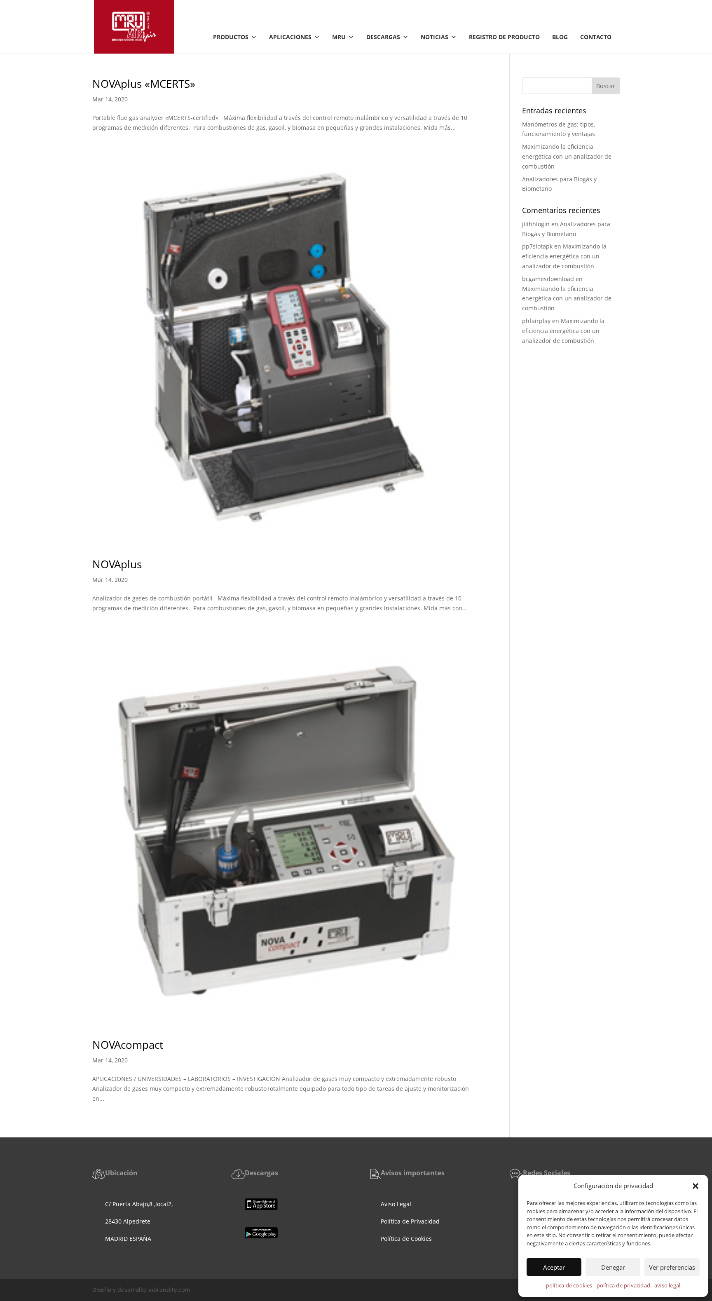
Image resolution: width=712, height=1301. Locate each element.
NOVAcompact (127, 1044)
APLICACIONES (290, 37)
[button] (695, 1186)
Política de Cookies (407, 1238)
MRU (339, 37)
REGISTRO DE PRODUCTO (504, 37)
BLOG (560, 37)
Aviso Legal (396, 1204)
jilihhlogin (536, 224)
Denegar (613, 1267)
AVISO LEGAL (667, 1285)
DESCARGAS (383, 37)
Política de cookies (569, 1285)
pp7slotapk (537, 246)
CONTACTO (595, 37)
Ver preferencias (672, 1267)
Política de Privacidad (410, 1221)
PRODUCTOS (230, 37)
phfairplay (536, 321)
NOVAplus (117, 564)
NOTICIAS (434, 37)
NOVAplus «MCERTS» (143, 83)
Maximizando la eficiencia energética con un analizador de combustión (566, 156)
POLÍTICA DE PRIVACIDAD (623, 1285)
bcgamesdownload (548, 279)
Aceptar (554, 1267)
